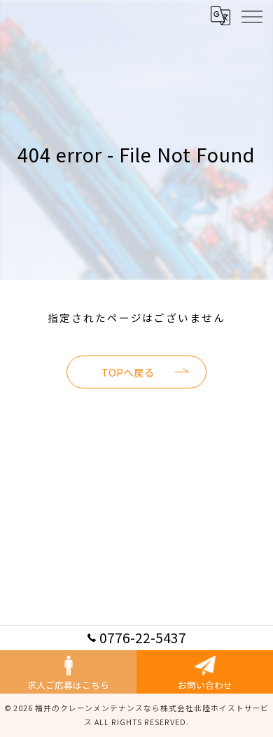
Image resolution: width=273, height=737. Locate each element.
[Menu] (251, 15)
